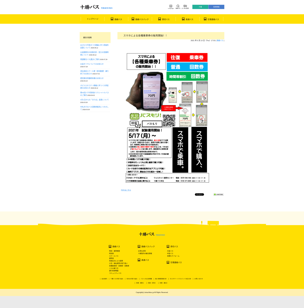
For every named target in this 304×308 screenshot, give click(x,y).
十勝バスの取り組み (116, 279)
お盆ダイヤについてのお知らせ (92, 64)
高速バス (189, 19)
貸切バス (166, 19)
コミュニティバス (115, 273)
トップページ (92, 19)
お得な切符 (142, 251)
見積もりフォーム (173, 256)
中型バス (170, 253)
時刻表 (111, 253)
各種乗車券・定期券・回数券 (119, 266)
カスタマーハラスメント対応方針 (180, 279)
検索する (178, 8)
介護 (200, 7)
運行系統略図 (113, 271)
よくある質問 (185, 8)
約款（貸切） (152, 283)
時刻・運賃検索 (114, 251)
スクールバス (113, 256)
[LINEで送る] (218, 194)
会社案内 (104, 279)
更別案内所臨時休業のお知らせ (92, 78)
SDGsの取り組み (131, 279)
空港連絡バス (213, 19)
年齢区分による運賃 (116, 261)
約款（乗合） (164, 283)
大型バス (170, 251)
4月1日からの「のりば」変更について (94, 100)
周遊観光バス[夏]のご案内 (90, 59)
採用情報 (216, 7)
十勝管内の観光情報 (145, 253)
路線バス (118, 19)
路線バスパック (142, 19)
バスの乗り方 (113, 268)
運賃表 (111, 258)
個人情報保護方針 (161, 279)
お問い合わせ (198, 279)
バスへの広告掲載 (146, 279)
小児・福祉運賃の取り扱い (118, 263)
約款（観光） (140, 283)
